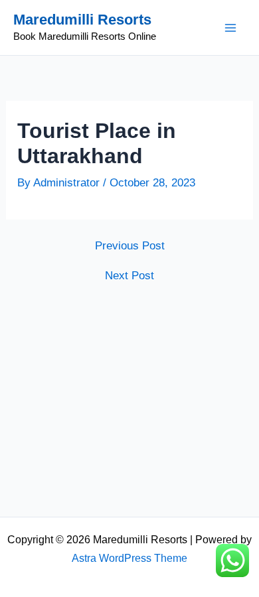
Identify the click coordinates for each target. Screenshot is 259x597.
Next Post (129, 275)
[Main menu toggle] (231, 28)
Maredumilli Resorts (82, 19)
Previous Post (130, 245)
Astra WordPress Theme (129, 558)
